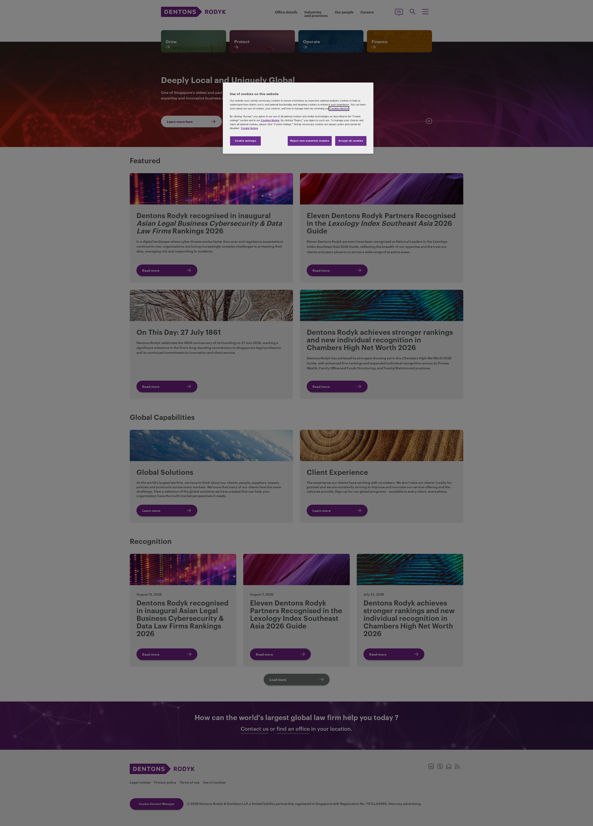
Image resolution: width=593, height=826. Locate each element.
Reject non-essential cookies (309, 140)
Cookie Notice (249, 128)
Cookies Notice (339, 108)
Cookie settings (245, 140)
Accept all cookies (350, 140)
